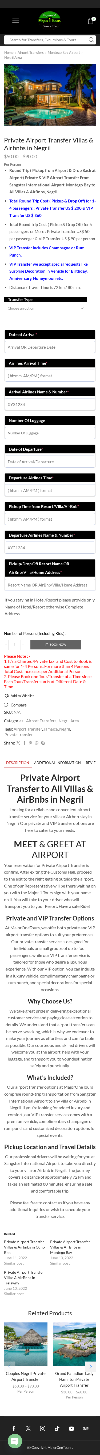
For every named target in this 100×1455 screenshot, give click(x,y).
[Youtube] (71, 1428)
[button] (19, 695)
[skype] (42, 743)
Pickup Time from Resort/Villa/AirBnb (44, 506)
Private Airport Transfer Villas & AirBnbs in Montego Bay (70, 1247)
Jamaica (50, 729)
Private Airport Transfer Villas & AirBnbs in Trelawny (24, 1277)
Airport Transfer (28, 729)
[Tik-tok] (57, 1428)
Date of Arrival (23, 334)
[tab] (17, 763)
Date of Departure (26, 449)
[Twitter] (18, 743)
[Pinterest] (30, 743)
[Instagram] (42, 1428)
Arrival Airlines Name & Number (39, 391)
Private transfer (19, 734)
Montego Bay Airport (64, 52)
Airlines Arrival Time (28, 363)
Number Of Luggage (27, 420)
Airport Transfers (31, 52)
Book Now (58, 644)
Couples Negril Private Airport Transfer (26, 1376)
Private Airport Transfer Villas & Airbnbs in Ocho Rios (24, 1247)
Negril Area (13, 57)
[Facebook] (24, 743)
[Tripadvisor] (86, 1428)
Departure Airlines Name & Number (42, 535)
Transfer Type (20, 299)
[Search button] (91, 40)
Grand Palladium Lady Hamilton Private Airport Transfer (74, 1379)
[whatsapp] (37, 743)
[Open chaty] (15, 1441)
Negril (64, 729)
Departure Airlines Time (31, 477)
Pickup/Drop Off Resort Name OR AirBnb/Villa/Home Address (39, 568)
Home (9, 52)
